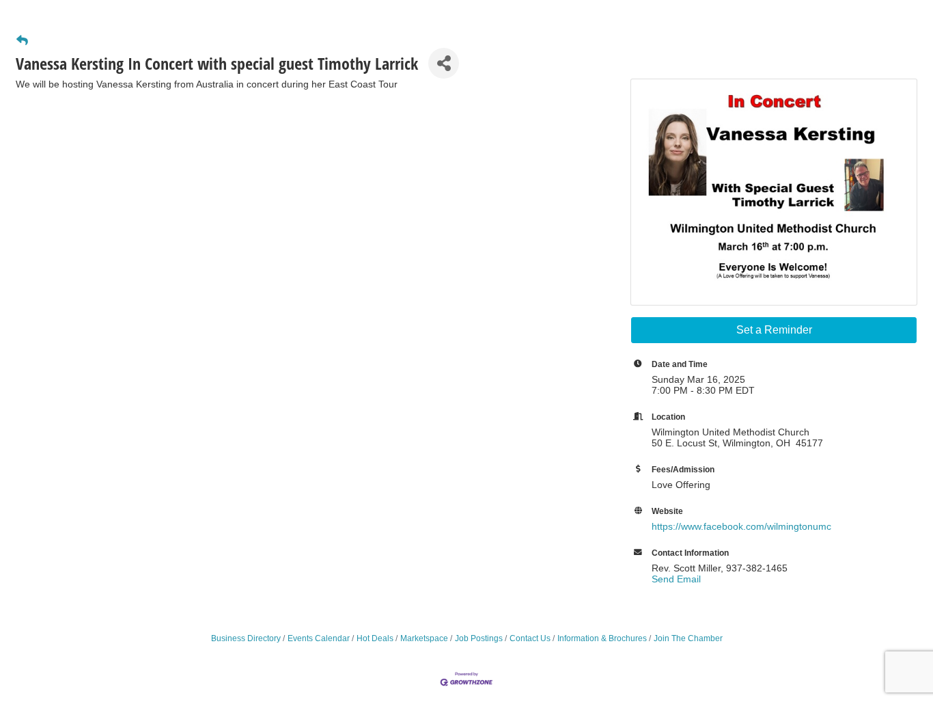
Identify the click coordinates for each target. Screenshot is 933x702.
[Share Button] (443, 63)
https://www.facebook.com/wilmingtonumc (741, 526)
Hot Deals (375, 638)
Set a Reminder (774, 330)
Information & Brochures (602, 638)
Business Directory (246, 638)
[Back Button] (22, 41)
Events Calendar (319, 638)
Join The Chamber (688, 638)
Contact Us (530, 638)
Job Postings (479, 638)
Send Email (676, 578)
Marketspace (424, 638)
